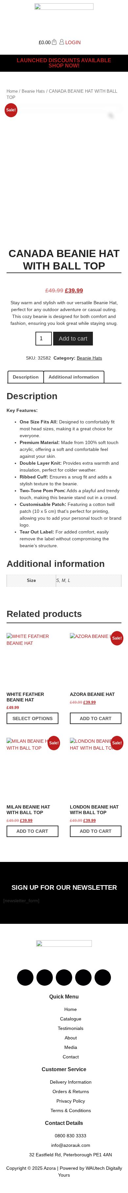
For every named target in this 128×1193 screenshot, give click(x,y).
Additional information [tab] (74, 377)
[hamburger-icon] (117, 44)
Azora (50, 1168)
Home (12, 91)
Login (72, 42)
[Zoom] (111, 115)
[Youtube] (64, 977)
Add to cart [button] (96, 718)
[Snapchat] (83, 977)
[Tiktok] (103, 977)
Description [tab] (26, 377)
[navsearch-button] (85, 41)
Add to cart (73, 338)
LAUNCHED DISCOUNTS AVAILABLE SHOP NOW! (64, 63)
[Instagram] (25, 977)
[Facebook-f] (44, 977)
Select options (32, 718)
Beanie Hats (33, 91)
